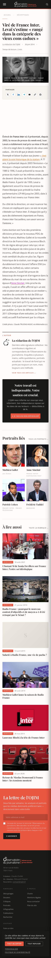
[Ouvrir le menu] (4, 4)
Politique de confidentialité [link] (17, 952)
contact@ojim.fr (19, 882)
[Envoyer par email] (29, 94)
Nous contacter (33, 901)
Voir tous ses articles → (24, 373)
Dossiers (6, 897)
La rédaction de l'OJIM (11, 44)
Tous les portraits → (39, 439)
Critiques (6, 901)
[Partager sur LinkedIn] (18, 94)
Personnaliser (11, 949)
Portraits (6, 905)
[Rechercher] (47, 4)
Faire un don (8, 928)
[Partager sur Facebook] (13, 94)
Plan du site (32, 905)
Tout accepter (14, 944)
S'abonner (11, 836)
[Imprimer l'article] (40, 94)
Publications (8, 913)
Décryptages (23, 15)
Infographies (8, 909)
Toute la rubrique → (39, 528)
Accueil (7, 15)
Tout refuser (34, 944)
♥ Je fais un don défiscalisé (25, 416)
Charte (30, 893)
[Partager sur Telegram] (24, 94)
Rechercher (7, 917)
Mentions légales (34, 897)
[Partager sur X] (8, 94)
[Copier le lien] (35, 94)
